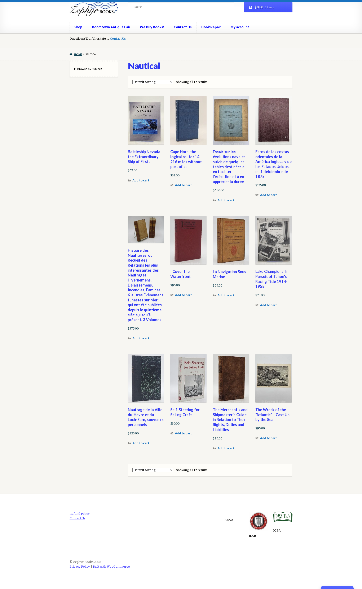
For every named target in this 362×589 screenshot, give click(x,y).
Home (78, 54)
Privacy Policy (80, 566)
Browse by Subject (89, 68)
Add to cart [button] (140, 180)
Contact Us (183, 27)
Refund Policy (80, 514)
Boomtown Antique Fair (111, 27)
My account (239, 27)
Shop (78, 27)
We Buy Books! (152, 27)
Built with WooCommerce (111, 566)
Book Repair (211, 27)
